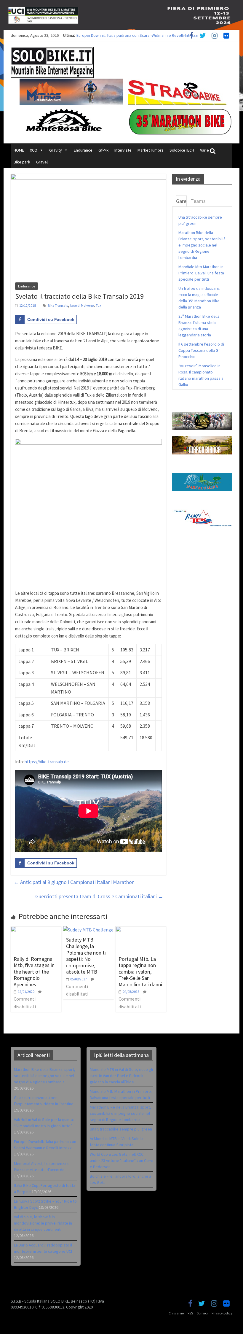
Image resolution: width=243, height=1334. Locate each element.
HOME (19, 150)
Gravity (55, 150)
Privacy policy (222, 1313)
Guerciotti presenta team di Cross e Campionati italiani (99, 896)
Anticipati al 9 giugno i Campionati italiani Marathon (74, 882)
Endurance (83, 150)
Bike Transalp (58, 305)
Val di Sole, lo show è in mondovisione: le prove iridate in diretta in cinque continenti (43, 1223)
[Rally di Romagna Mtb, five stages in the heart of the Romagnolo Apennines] (36, 930)
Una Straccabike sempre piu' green (121, 1129)
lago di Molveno (82, 305)
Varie (204, 150)
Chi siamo (176, 1313)
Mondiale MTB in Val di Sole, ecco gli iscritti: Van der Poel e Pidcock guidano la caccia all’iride (121, 1076)
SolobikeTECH (182, 150)
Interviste (123, 150)
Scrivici (202, 1313)
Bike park (22, 162)
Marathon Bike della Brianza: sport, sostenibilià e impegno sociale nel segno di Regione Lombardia (202, 245)
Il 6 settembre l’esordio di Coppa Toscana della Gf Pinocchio (201, 350)
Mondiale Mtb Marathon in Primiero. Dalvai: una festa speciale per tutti (201, 273)
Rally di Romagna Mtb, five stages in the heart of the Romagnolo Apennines (34, 971)
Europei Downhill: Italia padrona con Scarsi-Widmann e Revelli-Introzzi (137, 35)
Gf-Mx (103, 150)
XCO (33, 150)
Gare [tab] (181, 201)
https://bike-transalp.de (47, 761)
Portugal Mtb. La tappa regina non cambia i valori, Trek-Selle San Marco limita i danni (140, 971)
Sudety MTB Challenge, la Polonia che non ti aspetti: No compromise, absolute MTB (86, 955)
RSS (190, 1313)
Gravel (42, 162)
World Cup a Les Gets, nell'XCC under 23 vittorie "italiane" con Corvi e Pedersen (121, 1160)
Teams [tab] (198, 201)
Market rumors (151, 150)
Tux (98, 305)
